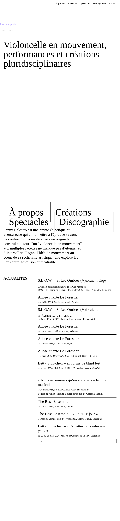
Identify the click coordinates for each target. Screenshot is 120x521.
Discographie (84, 221)
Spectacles (28, 221)
